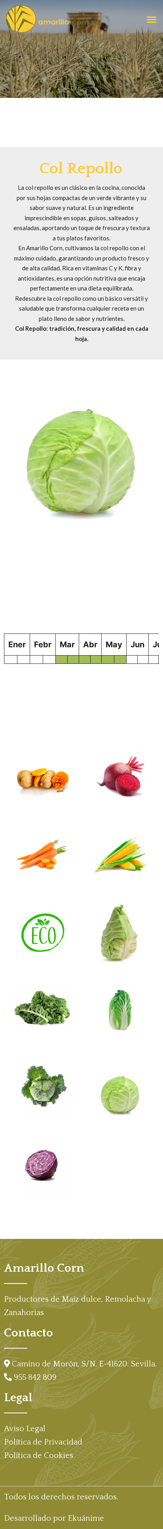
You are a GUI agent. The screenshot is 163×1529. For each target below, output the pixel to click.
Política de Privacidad (43, 1442)
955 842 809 (35, 1377)
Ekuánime (86, 1518)
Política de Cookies (38, 1455)
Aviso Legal (24, 1428)
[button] (151, 19)
